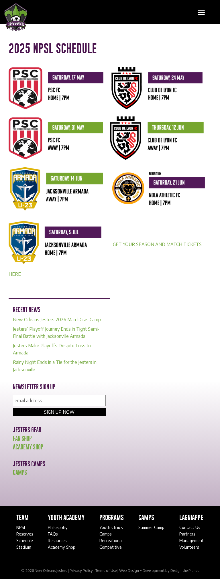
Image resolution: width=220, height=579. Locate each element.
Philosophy (58, 527)
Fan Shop (22, 439)
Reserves (24, 533)
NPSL (21, 527)
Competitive (110, 547)
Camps (20, 473)
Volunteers (189, 547)
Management (191, 540)
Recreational (111, 540)
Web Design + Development (141, 570)
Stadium (23, 547)
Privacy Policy (81, 570)
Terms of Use (106, 570)
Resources (57, 540)
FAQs (53, 533)
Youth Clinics (111, 527)
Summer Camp (151, 527)
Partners (187, 533)
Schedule (24, 540)
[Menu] (201, 12)
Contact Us (189, 527)
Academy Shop (28, 447)
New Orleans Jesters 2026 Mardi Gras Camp (57, 319)
